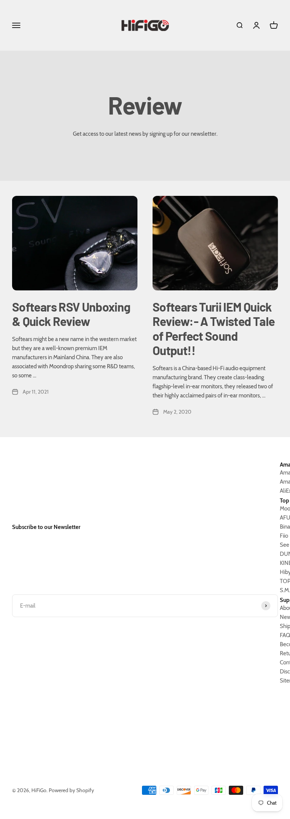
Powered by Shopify (71, 790)
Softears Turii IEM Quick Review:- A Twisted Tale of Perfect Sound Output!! (214, 328)
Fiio (284, 535)
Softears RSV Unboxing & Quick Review (71, 313)
